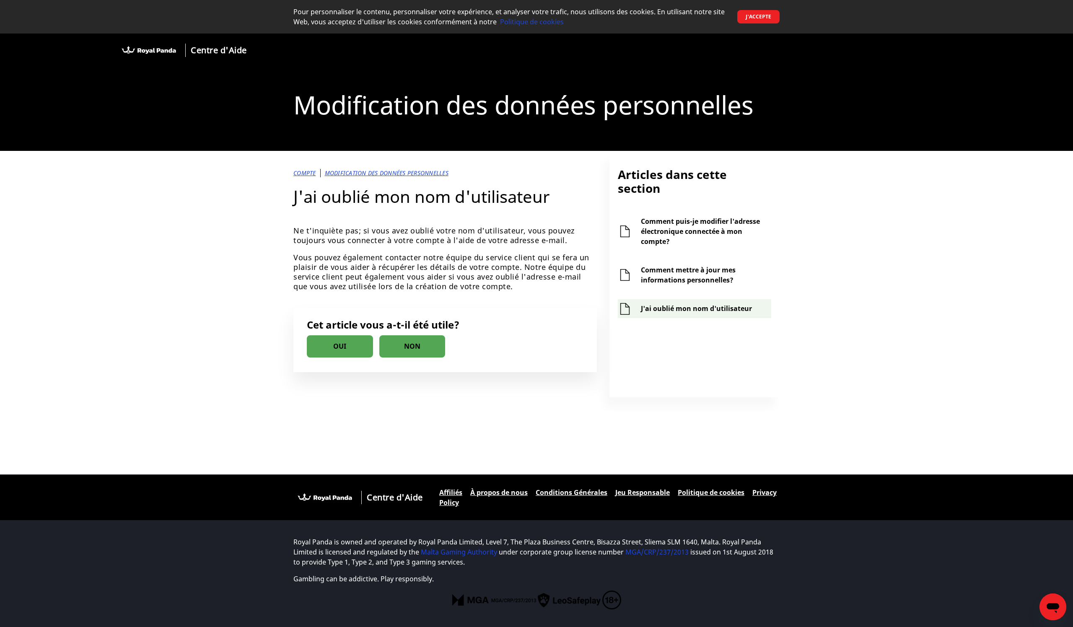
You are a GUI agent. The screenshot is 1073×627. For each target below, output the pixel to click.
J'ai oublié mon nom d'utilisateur (696, 308)
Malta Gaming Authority (459, 552)
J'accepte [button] (758, 16)
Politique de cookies (532, 21)
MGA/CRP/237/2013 (657, 552)
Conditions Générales (571, 492)
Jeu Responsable (642, 492)
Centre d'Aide (219, 50)
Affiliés (450, 492)
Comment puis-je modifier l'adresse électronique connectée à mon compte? (700, 231)
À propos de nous (499, 492)
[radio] (340, 346)
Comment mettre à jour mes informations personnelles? (688, 275)
